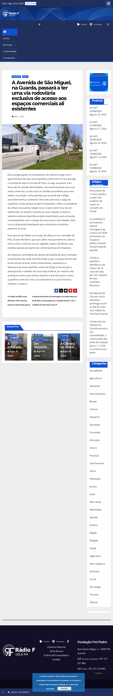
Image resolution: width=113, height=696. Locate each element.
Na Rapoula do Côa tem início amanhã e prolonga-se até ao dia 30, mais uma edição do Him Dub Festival (99, 303)
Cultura (94, 409)
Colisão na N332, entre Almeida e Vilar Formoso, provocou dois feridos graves (19, 300)
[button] (108, 24)
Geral (25, 77)
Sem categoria (97, 563)
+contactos (98, 673)
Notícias (7, 45)
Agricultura (96, 378)
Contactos (9, 58)
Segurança (95, 556)
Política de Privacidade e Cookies (56, 657)
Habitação (65, 340)
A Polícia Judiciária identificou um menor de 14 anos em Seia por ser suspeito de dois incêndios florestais (98, 271)
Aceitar (64, 688)
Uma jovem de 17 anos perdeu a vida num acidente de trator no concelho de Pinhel (98, 201)
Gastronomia (97, 463)
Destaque (12, 336)
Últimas (45, 340)
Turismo (94, 594)
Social (93, 579)
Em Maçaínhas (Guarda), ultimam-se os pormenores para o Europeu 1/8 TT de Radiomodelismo (42, 345)
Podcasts (98, 24)
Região (93, 532)
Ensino (93, 447)
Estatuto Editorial (56, 647)
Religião (94, 540)
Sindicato (95, 571)
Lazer (92, 494)
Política (19, 340)
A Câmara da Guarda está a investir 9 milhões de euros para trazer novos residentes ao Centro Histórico (68, 345)
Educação (95, 440)
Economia (16, 77)
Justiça (93, 486)
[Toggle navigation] (39, 24)
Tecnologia (95, 586)
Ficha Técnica (56, 651)
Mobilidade (96, 509)
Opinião (94, 517)
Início (6, 38)
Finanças (94, 455)
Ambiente (95, 386)
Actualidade (96, 370)
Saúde (93, 548)
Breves (93, 401)
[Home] (10, 32)
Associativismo (98, 393)
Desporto (38, 336)
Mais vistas (95, 501)
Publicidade (9, 51)
